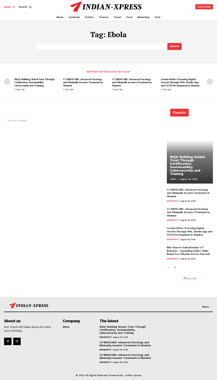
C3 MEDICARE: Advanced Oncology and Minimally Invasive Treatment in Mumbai (83, 82)
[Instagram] (17, 341)
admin (173, 179)
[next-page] (210, 82)
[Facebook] (8, 341)
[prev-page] (7, 82)
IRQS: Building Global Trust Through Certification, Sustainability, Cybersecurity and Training (34, 82)
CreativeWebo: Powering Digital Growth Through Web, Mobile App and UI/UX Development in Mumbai (180, 82)
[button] (26, 6)
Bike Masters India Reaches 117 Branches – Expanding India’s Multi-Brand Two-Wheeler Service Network (188, 251)
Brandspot (173, 201)
